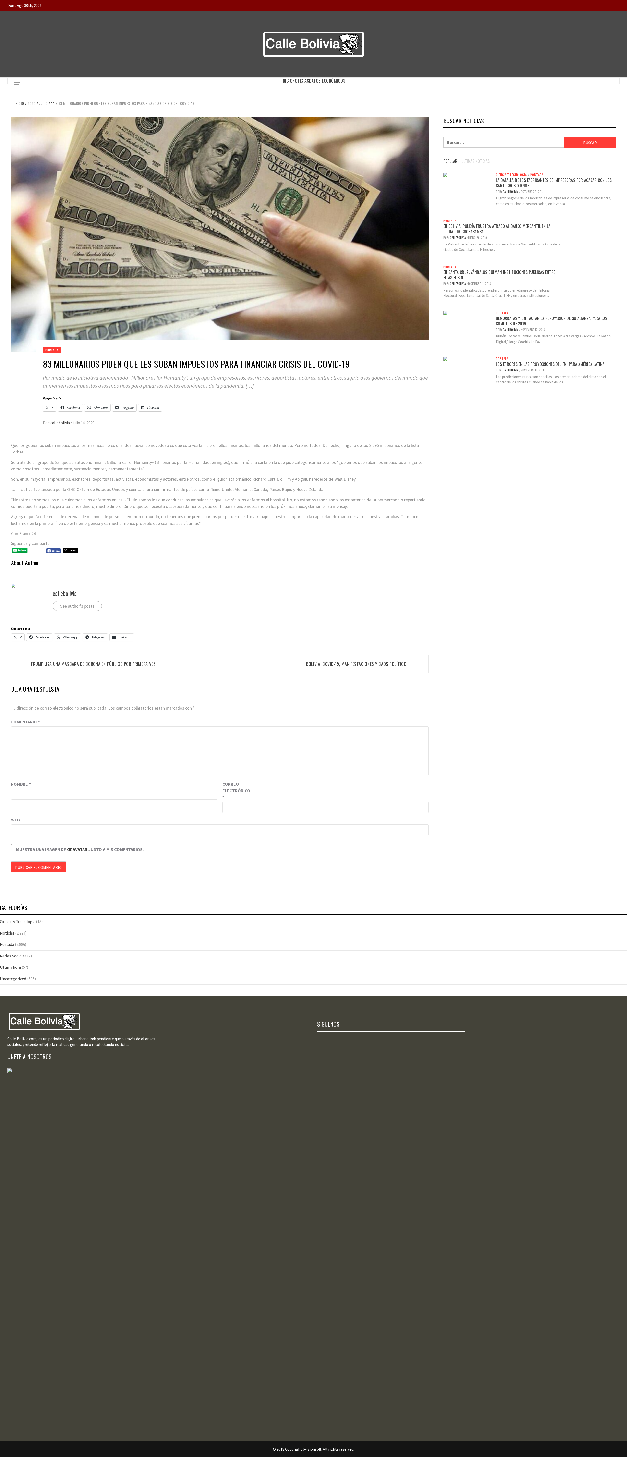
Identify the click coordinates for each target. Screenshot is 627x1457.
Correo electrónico (234, 790)
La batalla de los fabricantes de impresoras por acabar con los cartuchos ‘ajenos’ (554, 182)
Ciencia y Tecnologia (511, 174)
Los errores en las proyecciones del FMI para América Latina (550, 364)
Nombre (21, 784)
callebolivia (60, 422)
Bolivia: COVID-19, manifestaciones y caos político (356, 664)
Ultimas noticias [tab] (475, 161)
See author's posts (77, 606)
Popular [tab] (450, 161)
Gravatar (77, 849)
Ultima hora (10, 967)
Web (15, 820)
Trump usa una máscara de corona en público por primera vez (93, 664)
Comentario (25, 722)
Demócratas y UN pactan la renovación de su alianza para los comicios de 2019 (551, 321)
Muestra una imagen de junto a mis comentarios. (80, 849)
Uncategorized (13, 978)
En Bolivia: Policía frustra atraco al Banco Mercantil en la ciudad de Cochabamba (497, 228)
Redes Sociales (13, 956)
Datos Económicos (327, 80)
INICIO (287, 80)
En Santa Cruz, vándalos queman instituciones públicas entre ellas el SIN (499, 275)
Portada (51, 350)
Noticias (300, 80)
